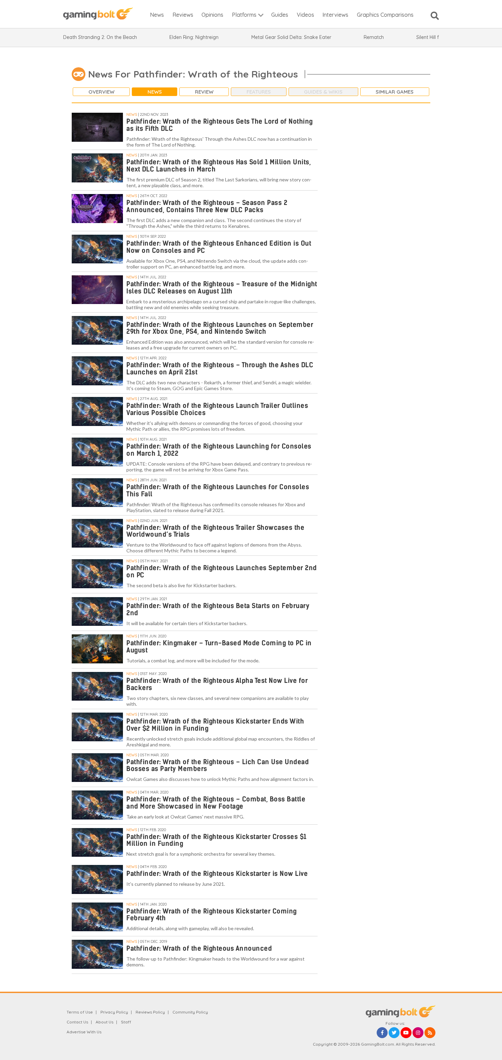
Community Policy (190, 1012)
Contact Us (77, 1021)
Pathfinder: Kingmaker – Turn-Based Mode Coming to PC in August (219, 646)
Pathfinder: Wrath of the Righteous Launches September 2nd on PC (221, 571)
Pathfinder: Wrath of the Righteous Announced (199, 948)
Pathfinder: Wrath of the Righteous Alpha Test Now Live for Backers (217, 684)
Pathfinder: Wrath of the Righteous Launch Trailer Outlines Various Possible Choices (217, 409)
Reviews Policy (150, 1012)
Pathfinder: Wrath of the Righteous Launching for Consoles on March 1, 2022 (218, 449)
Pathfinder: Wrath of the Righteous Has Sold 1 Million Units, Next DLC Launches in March (218, 165)
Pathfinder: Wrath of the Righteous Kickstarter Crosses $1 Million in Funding (216, 840)
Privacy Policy (114, 1012)
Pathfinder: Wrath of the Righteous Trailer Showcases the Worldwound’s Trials (215, 531)
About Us (104, 1021)
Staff (126, 1021)
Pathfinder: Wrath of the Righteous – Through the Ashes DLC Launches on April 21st (219, 368)
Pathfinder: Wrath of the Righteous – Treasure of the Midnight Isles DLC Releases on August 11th (221, 287)
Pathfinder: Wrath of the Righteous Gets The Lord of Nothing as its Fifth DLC (219, 125)
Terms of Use (80, 1012)
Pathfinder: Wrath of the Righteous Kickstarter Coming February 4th (211, 914)
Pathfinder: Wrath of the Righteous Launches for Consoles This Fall (217, 490)
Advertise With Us (84, 1031)
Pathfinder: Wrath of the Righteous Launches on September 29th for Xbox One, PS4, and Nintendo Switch (219, 328)
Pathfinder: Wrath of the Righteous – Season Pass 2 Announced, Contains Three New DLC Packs (206, 206)
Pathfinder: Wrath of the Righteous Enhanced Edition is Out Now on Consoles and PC (218, 246)
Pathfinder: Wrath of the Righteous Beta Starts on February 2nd (217, 609)
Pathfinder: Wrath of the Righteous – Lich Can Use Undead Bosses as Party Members (217, 765)
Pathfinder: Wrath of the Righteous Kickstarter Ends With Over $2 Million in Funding (215, 724)
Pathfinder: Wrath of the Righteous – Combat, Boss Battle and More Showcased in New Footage (215, 802)
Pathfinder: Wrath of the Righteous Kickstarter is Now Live (217, 874)
